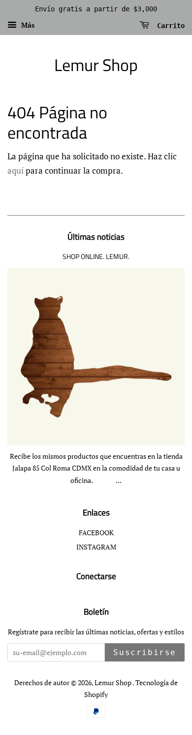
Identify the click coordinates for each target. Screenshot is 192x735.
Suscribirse (144, 652)
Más (26, 25)
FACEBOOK (96, 532)
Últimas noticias (96, 236)
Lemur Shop (96, 65)
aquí (15, 170)
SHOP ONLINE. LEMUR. (96, 256)
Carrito (169, 25)
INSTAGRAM (96, 546)
